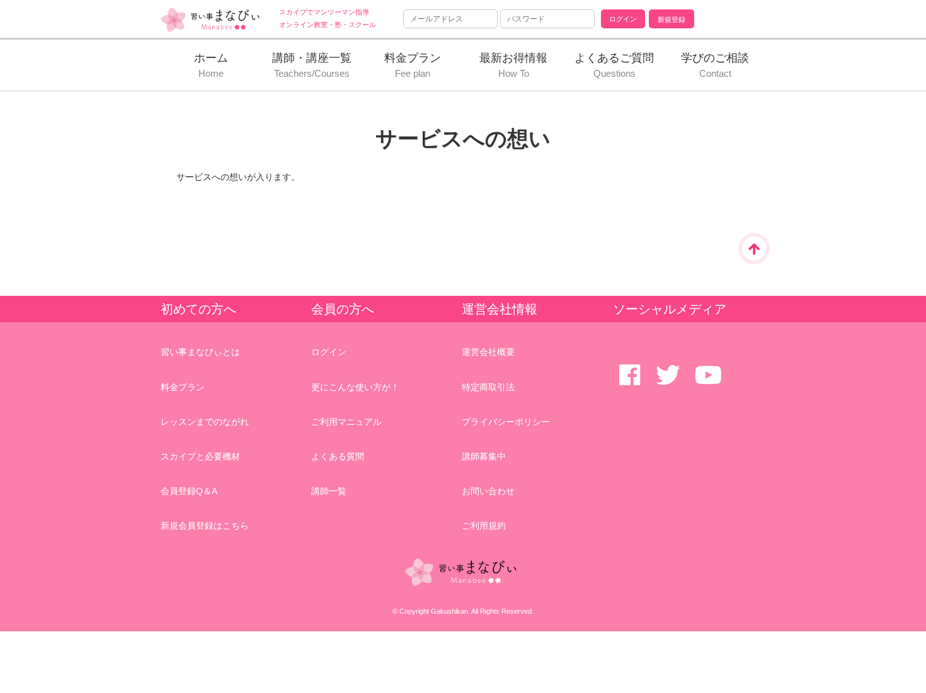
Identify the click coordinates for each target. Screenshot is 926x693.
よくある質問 (337, 456)
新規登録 (671, 19)
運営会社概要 (488, 352)
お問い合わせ (488, 491)
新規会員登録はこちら (205, 526)
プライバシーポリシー (506, 422)
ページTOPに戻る (754, 248)
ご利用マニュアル (346, 422)
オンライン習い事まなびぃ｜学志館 (211, 20)
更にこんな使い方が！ (355, 387)
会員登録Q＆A (189, 491)
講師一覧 (328, 491)
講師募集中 (484, 456)
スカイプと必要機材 (200, 456)
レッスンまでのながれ (205, 422)
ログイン (328, 352)
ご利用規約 (484, 526)
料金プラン (183, 387)
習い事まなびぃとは (200, 352)
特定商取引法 (488, 387)
